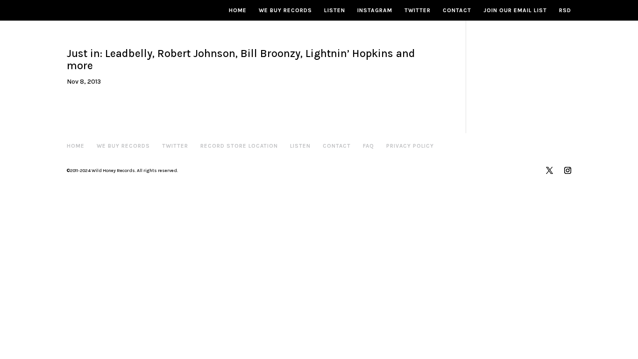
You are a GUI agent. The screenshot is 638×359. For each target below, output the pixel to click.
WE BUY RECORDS (285, 10)
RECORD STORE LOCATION (239, 146)
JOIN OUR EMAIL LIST (515, 10)
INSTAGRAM (374, 10)
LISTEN (334, 10)
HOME (238, 10)
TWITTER (417, 10)
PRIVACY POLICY (410, 146)
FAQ (368, 146)
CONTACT (457, 10)
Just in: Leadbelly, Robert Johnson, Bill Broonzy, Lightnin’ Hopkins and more (241, 59)
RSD (565, 10)
